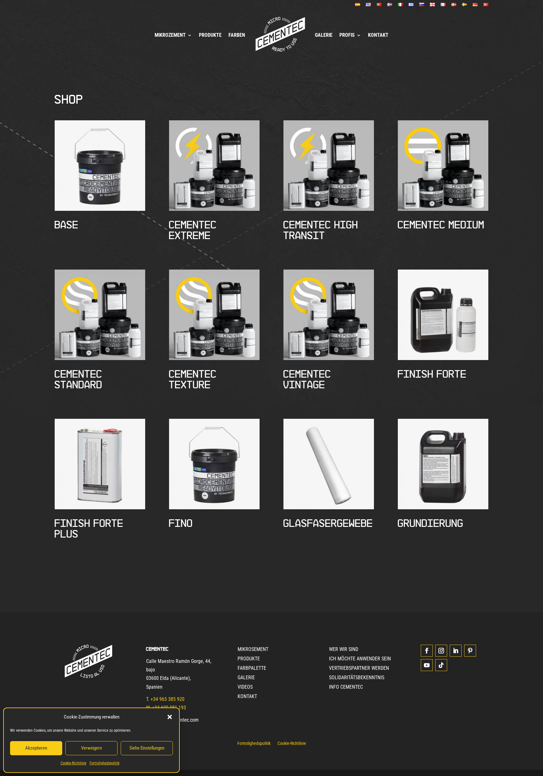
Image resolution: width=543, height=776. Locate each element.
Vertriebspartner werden (359, 668)
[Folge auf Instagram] (441, 651)
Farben (236, 35)
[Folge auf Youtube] (427, 665)
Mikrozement (170, 35)
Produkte (210, 35)
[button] (170, 717)
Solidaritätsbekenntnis (356, 677)
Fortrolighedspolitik (104, 763)
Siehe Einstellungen (146, 748)
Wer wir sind (343, 649)
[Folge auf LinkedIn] (456, 651)
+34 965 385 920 (167, 699)
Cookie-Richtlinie (73, 763)
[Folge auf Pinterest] (470, 651)
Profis (347, 35)
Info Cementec (346, 687)
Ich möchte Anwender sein (360, 659)
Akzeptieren (36, 748)
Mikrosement (253, 649)
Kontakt (378, 35)
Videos (245, 687)
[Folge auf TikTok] (441, 665)
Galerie (323, 35)
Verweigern (91, 748)
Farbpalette (252, 668)
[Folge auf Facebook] (427, 651)
